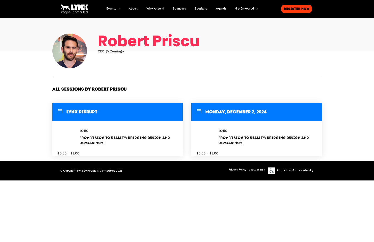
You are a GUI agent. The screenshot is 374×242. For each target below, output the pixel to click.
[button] (296, 9)
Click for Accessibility (295, 170)
